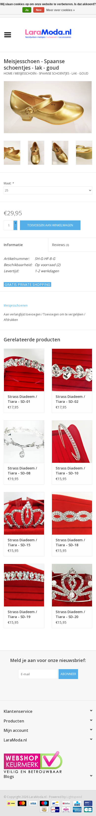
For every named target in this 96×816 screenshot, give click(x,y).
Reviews (60, 244)
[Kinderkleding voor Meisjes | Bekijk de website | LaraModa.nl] (55, 34)
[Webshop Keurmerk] (48, 762)
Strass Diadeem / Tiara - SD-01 (22, 399)
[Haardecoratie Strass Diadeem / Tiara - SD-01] (24, 370)
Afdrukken (11, 320)
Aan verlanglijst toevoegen (22, 314)
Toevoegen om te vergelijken (63, 314)
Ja (27, 10)
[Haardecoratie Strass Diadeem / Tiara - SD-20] (72, 585)
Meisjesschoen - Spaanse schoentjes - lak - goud (51, 73)
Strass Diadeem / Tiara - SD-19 (22, 614)
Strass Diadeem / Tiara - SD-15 (22, 542)
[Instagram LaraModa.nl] (66, 689)
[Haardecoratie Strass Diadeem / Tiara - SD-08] (24, 441)
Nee (39, 10)
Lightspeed (74, 797)
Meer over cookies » (60, 10)
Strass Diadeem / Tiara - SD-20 (70, 614)
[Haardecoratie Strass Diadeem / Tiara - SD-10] (72, 441)
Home (8, 73)
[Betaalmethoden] (10, 803)
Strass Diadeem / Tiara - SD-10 (70, 470)
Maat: (9, 183)
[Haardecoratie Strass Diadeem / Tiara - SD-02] (72, 370)
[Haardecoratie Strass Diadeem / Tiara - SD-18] (72, 513)
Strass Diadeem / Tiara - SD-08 (22, 470)
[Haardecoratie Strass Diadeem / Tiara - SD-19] (24, 585)
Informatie (13, 244)
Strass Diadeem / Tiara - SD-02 (70, 399)
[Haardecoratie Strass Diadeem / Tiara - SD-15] (24, 513)
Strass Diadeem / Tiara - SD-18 (70, 542)
